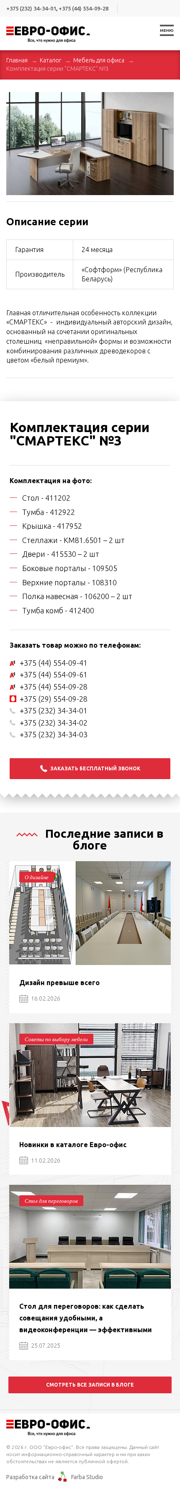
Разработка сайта (30, 1477)
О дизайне (37, 877)
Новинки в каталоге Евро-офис (72, 1144)
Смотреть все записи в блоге (90, 1384)
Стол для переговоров (51, 1200)
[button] (166, 99)
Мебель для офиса (98, 60)
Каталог (50, 60)
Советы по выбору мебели (56, 1039)
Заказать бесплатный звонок (95, 768)
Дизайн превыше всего (59, 982)
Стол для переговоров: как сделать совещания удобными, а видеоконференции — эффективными (85, 1317)
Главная (17, 60)
